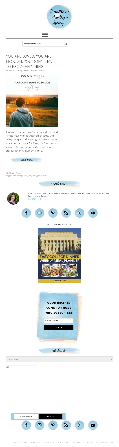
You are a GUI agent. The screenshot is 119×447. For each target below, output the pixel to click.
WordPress (107, 442)
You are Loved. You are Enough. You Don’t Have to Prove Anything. (30, 61)
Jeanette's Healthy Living (59, 17)
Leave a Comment (38, 71)
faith (25, 176)
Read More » (32, 161)
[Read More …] (34, 199)
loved (34, 176)
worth (45, 176)
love (29, 176)
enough (20, 176)
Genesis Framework (79, 442)
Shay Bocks (50, 442)
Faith (18, 173)
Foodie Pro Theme (33, 442)
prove (39, 176)
